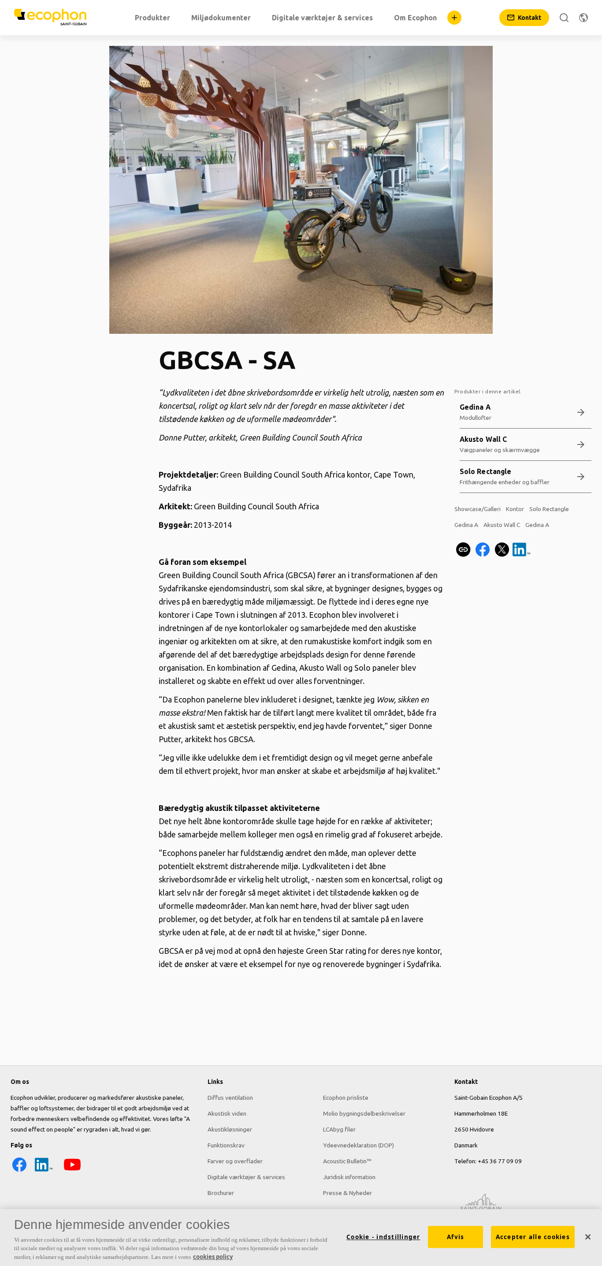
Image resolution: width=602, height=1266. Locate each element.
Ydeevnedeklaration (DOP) (358, 1145)
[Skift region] (583, 17)
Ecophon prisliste (345, 1097)
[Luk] (588, 1237)
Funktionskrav (226, 1145)
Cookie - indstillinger (383, 1237)
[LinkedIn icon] (43, 1171)
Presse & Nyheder (347, 1192)
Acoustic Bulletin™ (347, 1161)
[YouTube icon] (72, 1171)
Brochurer (221, 1192)
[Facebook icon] (19, 1171)
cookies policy (213, 1257)
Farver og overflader (235, 1161)
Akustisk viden (227, 1113)
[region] (301, 1237)
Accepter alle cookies (533, 1237)
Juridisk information (349, 1176)
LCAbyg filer (339, 1129)
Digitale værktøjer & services (246, 1176)
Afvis (455, 1237)
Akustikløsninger (230, 1129)
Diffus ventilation (230, 1097)
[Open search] (564, 17)
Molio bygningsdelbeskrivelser (364, 1113)
